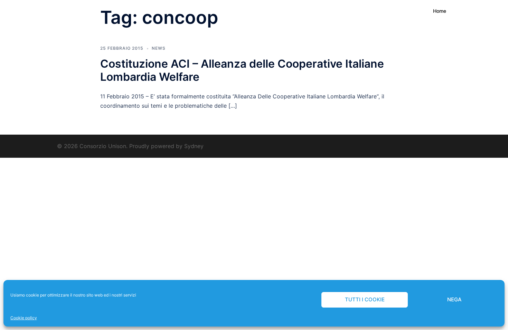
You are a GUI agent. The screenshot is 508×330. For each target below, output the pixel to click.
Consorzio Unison (74, 10)
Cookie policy (23, 317)
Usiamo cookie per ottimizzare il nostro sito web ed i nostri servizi (73, 295)
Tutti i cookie (365, 299)
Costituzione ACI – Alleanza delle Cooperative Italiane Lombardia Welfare (242, 70)
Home (439, 11)
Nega (454, 299)
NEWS (159, 48)
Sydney (194, 146)
